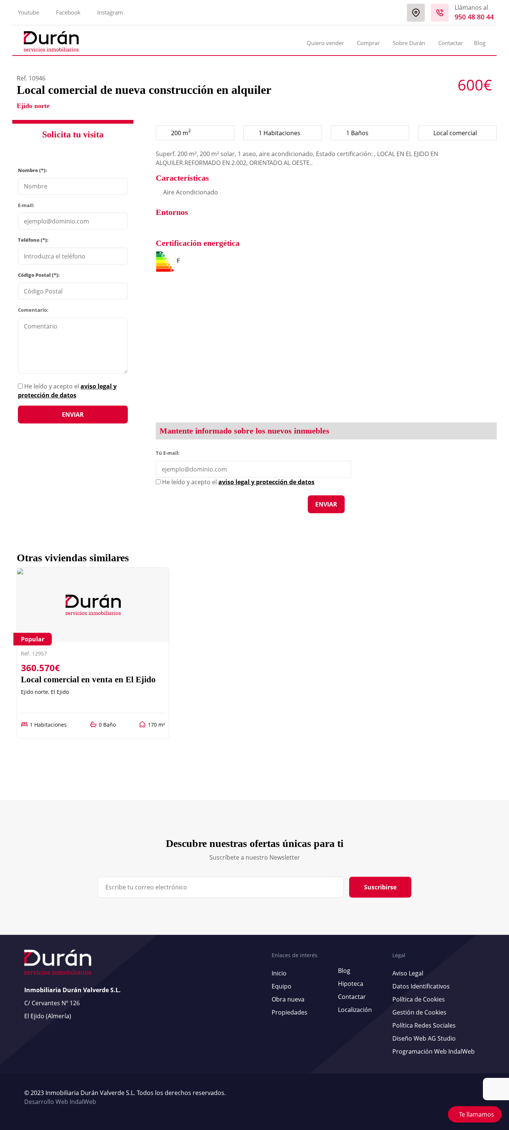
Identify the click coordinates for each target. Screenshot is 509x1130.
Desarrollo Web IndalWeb (60, 1102)
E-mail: (26, 205)
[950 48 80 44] (440, 13)
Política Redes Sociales (424, 1025)
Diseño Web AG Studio (424, 1038)
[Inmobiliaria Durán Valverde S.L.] (51, 41)
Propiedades (289, 1012)
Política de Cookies (418, 999)
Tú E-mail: (169, 452)
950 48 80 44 (474, 16)
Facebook (68, 12)
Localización (355, 1010)
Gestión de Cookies (419, 1012)
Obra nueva (288, 999)
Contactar (450, 43)
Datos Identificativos (421, 986)
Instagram (110, 12)
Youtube (28, 12)
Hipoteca (350, 984)
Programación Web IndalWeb (433, 1051)
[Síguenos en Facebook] (479, 1098)
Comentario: (33, 310)
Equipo (281, 986)
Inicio (279, 973)
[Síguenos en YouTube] (475, 1098)
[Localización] (416, 13)
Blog (480, 43)
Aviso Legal (407, 973)
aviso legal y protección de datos (266, 482)
